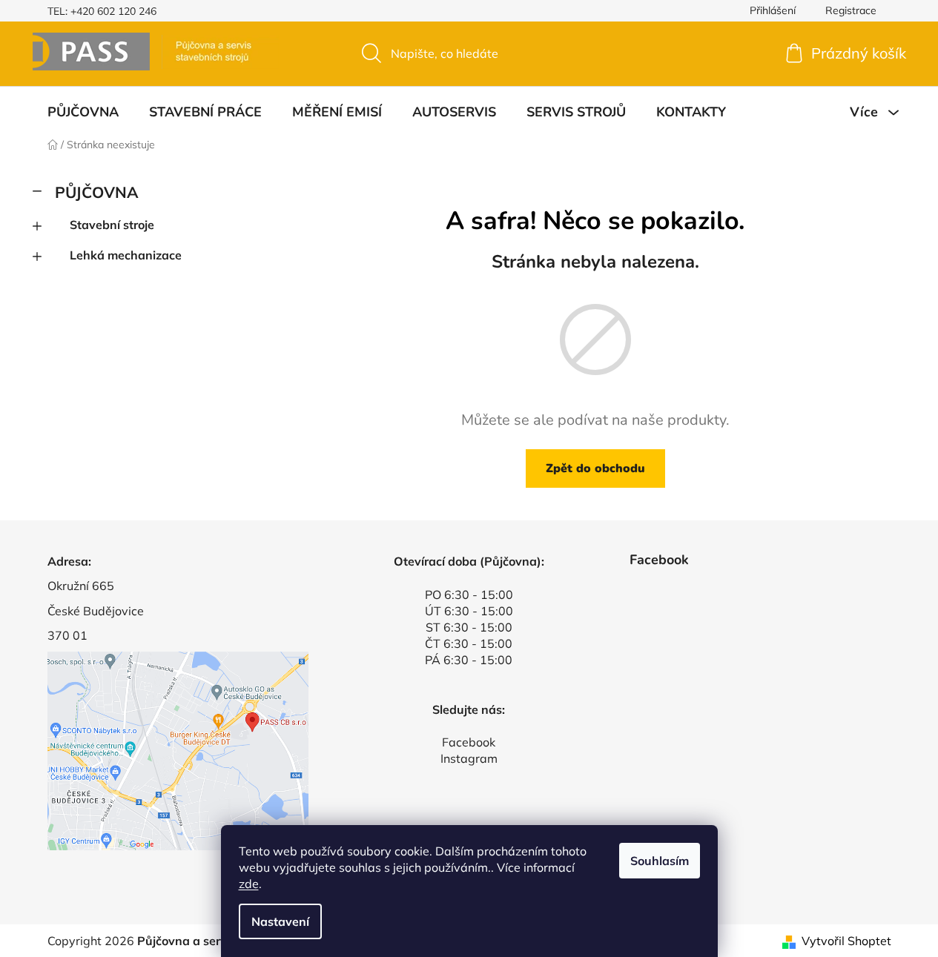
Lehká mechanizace (126, 255)
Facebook (468, 742)
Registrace (850, 10)
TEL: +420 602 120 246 (101, 11)
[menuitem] (83, 112)
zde (249, 883)
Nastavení (280, 921)
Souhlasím (659, 860)
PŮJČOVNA (97, 192)
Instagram (469, 758)
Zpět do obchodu (595, 468)
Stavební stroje (112, 224)
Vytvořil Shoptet (846, 940)
